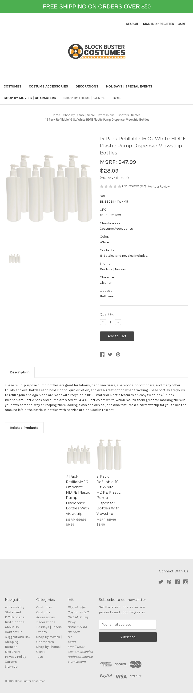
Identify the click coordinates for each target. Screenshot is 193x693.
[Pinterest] (118, 354)
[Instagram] (185, 581)
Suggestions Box (17, 637)
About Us (12, 627)
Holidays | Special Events (129, 86)
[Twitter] (110, 354)
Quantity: (107, 314)
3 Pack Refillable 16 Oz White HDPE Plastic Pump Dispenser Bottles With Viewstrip (108, 495)
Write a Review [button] (159, 187)
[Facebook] (102, 354)
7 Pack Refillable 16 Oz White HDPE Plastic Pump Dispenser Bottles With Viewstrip (78, 495)
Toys (116, 98)
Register (167, 24)
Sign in (148, 24)
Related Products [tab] (24, 427)
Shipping (12, 642)
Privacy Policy (15, 657)
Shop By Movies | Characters (30, 98)
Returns (11, 647)
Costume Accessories (48, 86)
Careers (11, 662)
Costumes (12, 86)
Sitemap (11, 667)
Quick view (78, 454)
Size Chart (12, 652)
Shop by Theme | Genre (84, 98)
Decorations (87, 86)
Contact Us (13, 632)
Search (132, 24)
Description (19, 372)
